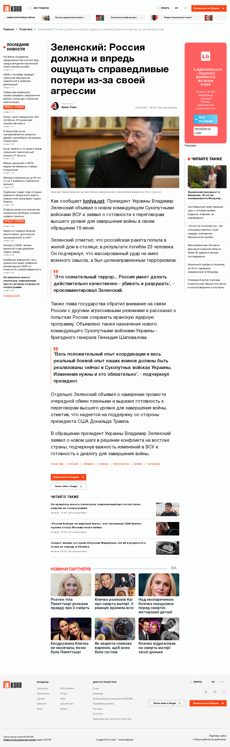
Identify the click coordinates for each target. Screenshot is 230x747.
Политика (57, 464)
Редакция (98, 694)
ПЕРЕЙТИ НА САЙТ (203, 131)
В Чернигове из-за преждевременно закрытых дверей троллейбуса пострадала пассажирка (22, 136)
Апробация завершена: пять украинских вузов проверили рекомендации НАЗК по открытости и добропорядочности (22, 265)
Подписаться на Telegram (66, 477)
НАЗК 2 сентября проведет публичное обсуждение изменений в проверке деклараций (18, 80)
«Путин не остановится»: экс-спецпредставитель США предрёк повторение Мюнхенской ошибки (206, 231)
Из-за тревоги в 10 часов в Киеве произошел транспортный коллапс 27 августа (22, 152)
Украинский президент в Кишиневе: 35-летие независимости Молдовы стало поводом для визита (205, 195)
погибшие (153, 464)
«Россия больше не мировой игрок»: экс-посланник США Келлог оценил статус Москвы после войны (96, 526)
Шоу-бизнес (66, 704)
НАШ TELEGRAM (206, 119)
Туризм (41, 699)
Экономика (43, 694)
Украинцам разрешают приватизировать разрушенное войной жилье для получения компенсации (21, 100)
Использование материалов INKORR (113, 699)
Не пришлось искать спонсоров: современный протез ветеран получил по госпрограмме (21, 282)
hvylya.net (93, 201)
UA (176, 8)
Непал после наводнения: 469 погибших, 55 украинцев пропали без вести (21, 120)
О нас (96, 689)
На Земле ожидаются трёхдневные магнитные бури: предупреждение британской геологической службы (21, 62)
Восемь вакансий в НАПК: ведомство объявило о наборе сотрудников (20, 166)
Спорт (63, 694)
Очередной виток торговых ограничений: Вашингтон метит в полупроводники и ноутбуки (207, 284)
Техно (40, 709)
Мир (62, 699)
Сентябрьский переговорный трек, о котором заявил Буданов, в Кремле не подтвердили (205, 212)
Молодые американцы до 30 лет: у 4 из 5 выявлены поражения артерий (22, 181)
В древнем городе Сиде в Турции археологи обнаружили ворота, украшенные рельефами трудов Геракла (22, 197)
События (41, 704)
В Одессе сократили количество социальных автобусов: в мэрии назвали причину (21, 216)
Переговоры (121, 464)
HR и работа (67, 689)
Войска (103, 464)
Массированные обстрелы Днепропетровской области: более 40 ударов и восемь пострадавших (205, 251)
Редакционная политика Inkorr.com (112, 719)
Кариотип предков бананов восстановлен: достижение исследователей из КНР (19, 234)
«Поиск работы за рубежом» (210, 739)
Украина (89, 464)
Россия (73, 464)
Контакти (98, 714)
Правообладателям (103, 704)
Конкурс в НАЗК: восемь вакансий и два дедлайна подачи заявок (18, 249)
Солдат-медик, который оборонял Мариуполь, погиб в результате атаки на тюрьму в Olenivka (98, 545)
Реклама (98, 709)
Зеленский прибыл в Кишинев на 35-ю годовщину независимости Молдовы (206, 268)
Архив (63, 709)
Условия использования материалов (19, 740)
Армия (138, 464)
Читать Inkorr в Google (66, 486)
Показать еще (11, 296)
